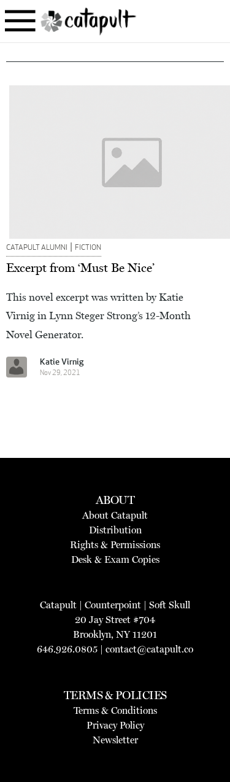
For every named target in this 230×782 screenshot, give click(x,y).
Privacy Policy (115, 725)
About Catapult (115, 515)
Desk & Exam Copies (115, 559)
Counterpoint (113, 605)
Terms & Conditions (115, 710)
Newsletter (115, 740)
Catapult (58, 605)
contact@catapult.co (149, 649)
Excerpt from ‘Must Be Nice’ (80, 267)
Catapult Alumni (36, 248)
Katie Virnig (61, 362)
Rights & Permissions (115, 545)
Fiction (88, 248)
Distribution (115, 530)
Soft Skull (169, 605)
